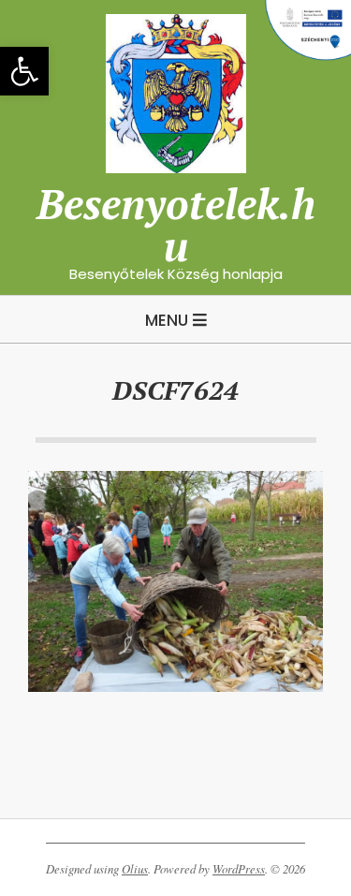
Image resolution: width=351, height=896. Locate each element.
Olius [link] (135, 868)
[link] (24, 71)
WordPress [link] (238, 868)
